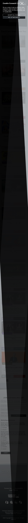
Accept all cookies (14, 15)
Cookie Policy (8, 11)
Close (18, 3)
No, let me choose (14, 17)
